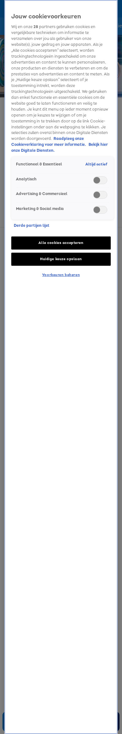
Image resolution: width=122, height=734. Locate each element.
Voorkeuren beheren (61, 275)
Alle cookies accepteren (60, 243)
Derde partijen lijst (31, 225)
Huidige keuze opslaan (61, 259)
